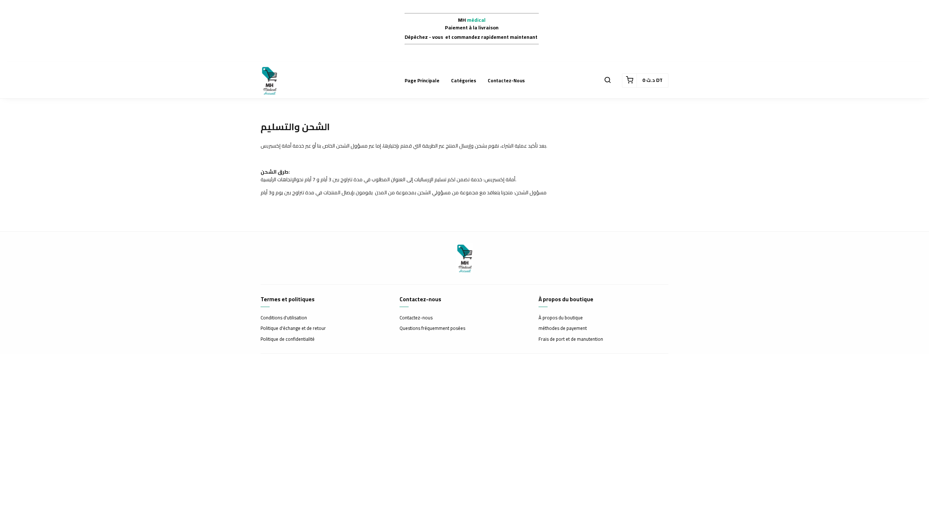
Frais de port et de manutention (571, 339)
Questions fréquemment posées (432, 328)
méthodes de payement (563, 328)
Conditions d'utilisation (284, 318)
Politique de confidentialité (288, 339)
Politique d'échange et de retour (293, 328)
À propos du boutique (561, 318)
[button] (607, 80)
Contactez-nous (506, 80)
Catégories (463, 80)
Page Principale (422, 80)
